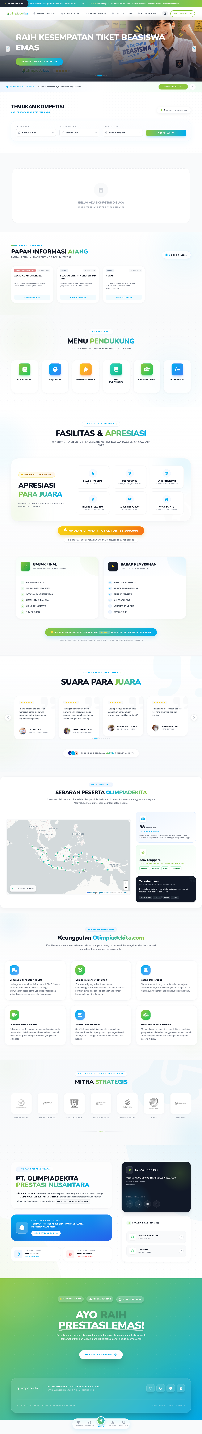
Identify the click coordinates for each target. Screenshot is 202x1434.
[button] (95, 75)
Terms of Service (177, 1405)
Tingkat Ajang (111, 127)
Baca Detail (30, 297)
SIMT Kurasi (181, 13)
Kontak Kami (149, 13)
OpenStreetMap (104, 892)
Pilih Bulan (23, 127)
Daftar (172, 87)
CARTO (126, 892)
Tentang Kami (123, 13)
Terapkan (164, 133)
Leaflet (92, 892)
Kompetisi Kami (46, 13)
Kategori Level (68, 127)
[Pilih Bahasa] (165, 14)
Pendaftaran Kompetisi (37, 56)
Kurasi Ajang (72, 13)
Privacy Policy (158, 1405)
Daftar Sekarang (98, 1354)
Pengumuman (98, 13)
